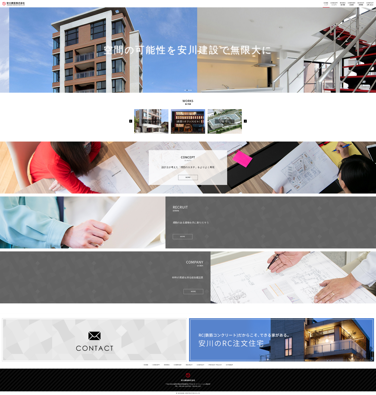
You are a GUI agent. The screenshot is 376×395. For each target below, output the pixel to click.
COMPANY (351, 3)
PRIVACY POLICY (215, 365)
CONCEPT (334, 3)
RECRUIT (361, 3)
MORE (188, 177)
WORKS (343, 3)
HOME (326, 3)
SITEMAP (229, 365)
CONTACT (370, 3)
